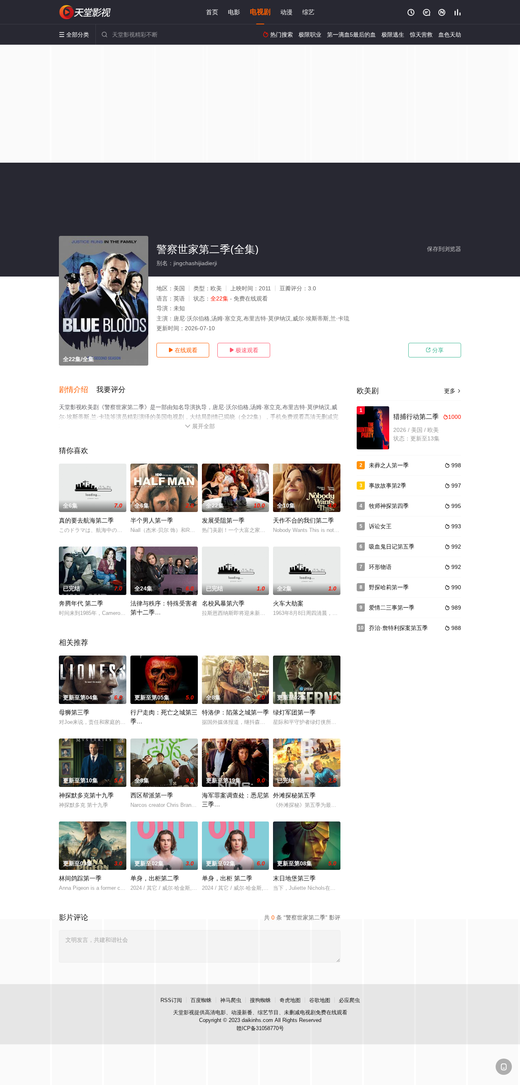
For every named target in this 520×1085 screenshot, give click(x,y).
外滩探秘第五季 (294, 795)
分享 (435, 350)
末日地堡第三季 (294, 878)
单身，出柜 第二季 (227, 878)
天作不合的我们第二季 (303, 520)
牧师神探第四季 (389, 506)
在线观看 (182, 350)
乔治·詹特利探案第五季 (398, 628)
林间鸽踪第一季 (80, 878)
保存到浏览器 (444, 249)
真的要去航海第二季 (86, 520)
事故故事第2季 (387, 485)
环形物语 (380, 567)
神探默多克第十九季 (86, 795)
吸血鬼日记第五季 (391, 546)
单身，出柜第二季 (154, 878)
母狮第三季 (74, 712)
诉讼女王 (380, 526)
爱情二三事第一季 (391, 607)
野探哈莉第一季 (389, 587)
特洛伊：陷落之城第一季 (235, 712)
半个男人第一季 (151, 520)
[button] (77, 390)
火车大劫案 (288, 603)
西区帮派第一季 (151, 795)
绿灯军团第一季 (294, 712)
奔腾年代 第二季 (81, 603)
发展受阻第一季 (223, 520)
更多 (452, 391)
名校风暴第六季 (223, 603)
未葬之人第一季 (389, 465)
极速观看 (243, 350)
